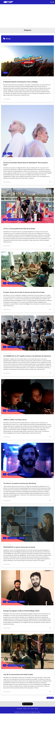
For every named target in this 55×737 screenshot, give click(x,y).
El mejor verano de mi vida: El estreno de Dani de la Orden (24, 292)
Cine (5, 219)
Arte (5, 153)
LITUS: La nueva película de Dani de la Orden (19, 229)
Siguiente (49, 697)
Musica (5, 72)
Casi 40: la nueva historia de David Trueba (18, 674)
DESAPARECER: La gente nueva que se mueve (19, 547)
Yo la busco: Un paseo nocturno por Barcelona (19, 483)
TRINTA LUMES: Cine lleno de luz (15, 420)
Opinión (36, 708)
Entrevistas (19, 708)
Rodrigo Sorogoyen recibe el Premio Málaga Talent (21, 611)
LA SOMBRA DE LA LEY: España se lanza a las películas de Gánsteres (27, 356)
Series (32, 708)
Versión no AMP (28, 704)
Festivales (21, 219)
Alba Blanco (6, 182)
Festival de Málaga (12, 219)
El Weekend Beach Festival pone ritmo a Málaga (20, 82)
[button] (53, 2)
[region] (27, 15)
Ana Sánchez (6, 99)
